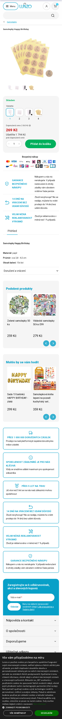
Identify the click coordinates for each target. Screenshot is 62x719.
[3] (29, 112)
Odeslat (14, 607)
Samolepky (12, 22)
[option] (9, 88)
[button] (31, 707)
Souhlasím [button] (46, 713)
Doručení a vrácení (15, 270)
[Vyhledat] (52, 15)
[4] (38, 112)
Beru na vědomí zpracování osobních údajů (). (38, 607)
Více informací (39, 704)
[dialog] (31, 686)
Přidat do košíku (40, 143)
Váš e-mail (16, 597)
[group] (19, 317)
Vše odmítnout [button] (18, 713)
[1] (10, 112)
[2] (19, 112)
